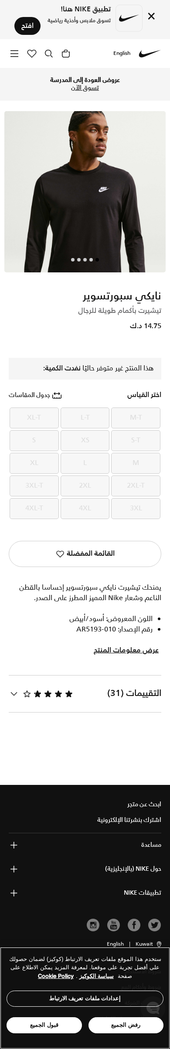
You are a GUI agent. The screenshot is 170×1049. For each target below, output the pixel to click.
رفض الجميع (125, 1025)
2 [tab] (91, 259)
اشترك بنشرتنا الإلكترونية (129, 820)
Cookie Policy (56, 976)
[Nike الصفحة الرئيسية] (150, 54)
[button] (149, 944)
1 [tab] (97, 259)
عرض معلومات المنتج (126, 650)
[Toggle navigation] (14, 53)
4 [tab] (79, 259)
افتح (27, 25)
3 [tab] (85, 259)
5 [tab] (73, 259)
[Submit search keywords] (49, 53)
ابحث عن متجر (144, 804)
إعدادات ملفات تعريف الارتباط (85, 998)
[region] (85, 998)
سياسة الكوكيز (96, 976)
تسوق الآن (85, 88)
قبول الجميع (44, 1025)
